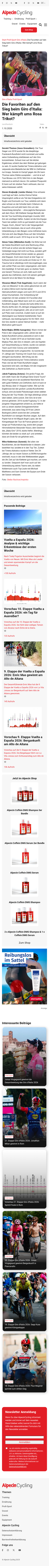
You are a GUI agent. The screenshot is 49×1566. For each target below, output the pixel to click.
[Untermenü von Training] (12, 18)
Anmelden (24, 1442)
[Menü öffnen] (45, 24)
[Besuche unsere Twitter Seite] (11, 3)
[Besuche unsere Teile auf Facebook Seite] (40, 128)
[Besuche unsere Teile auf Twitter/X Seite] (43, 128)
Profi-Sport (11, 40)
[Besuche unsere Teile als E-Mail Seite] (46, 128)
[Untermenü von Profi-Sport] (36, 18)
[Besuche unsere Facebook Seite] (2, 3)
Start (4, 40)
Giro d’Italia (22, 40)
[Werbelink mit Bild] (24, 1004)
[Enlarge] (43, 54)
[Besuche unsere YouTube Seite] (16, 3)
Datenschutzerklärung (17, 1467)
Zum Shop (29, 30)
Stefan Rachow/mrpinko (17, 479)
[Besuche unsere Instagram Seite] (7, 3)
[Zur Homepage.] (17, 12)
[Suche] (40, 24)
